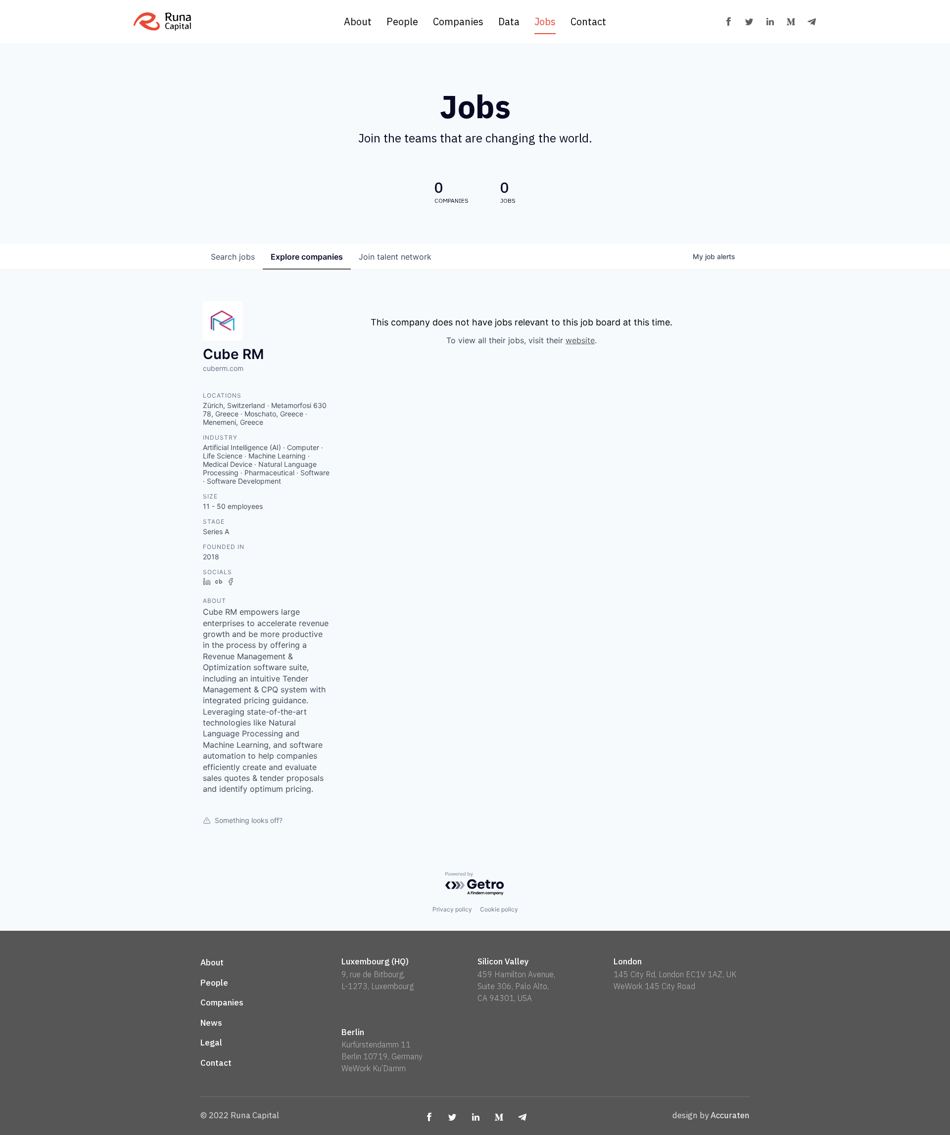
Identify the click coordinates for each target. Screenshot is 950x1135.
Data (509, 21)
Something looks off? (249, 820)
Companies (458, 21)
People (402, 21)
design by (711, 1115)
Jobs (545, 21)
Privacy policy (452, 909)
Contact (588, 21)
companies (307, 257)
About (358, 21)
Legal (211, 1042)
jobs (233, 257)
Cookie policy (499, 909)
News (211, 1022)
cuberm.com (223, 368)
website (580, 340)
